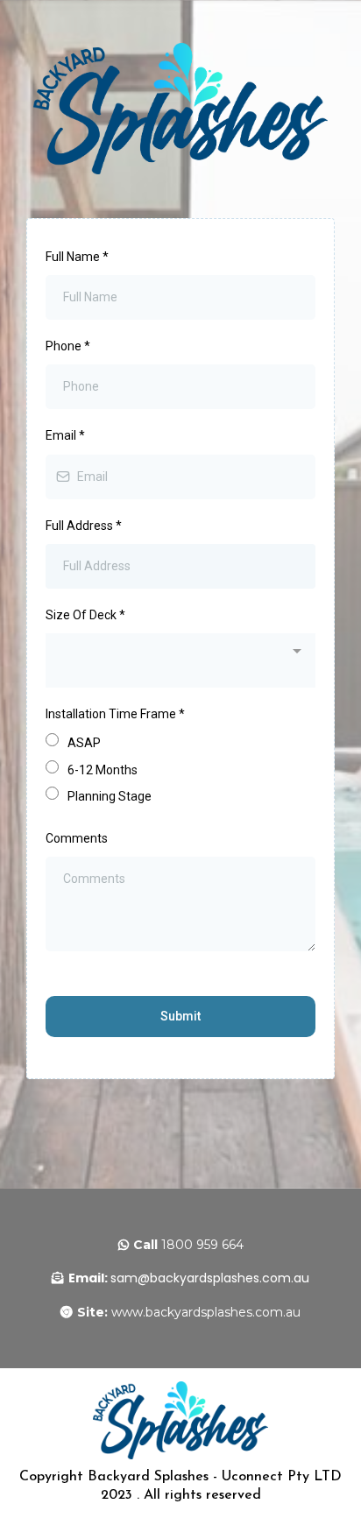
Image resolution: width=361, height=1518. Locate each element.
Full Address (84, 526)
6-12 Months (102, 770)
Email (65, 435)
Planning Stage (109, 796)
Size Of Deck (85, 615)
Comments (77, 838)
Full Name (77, 257)
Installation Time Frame (115, 714)
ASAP (84, 743)
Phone (68, 346)
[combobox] (180, 660)
